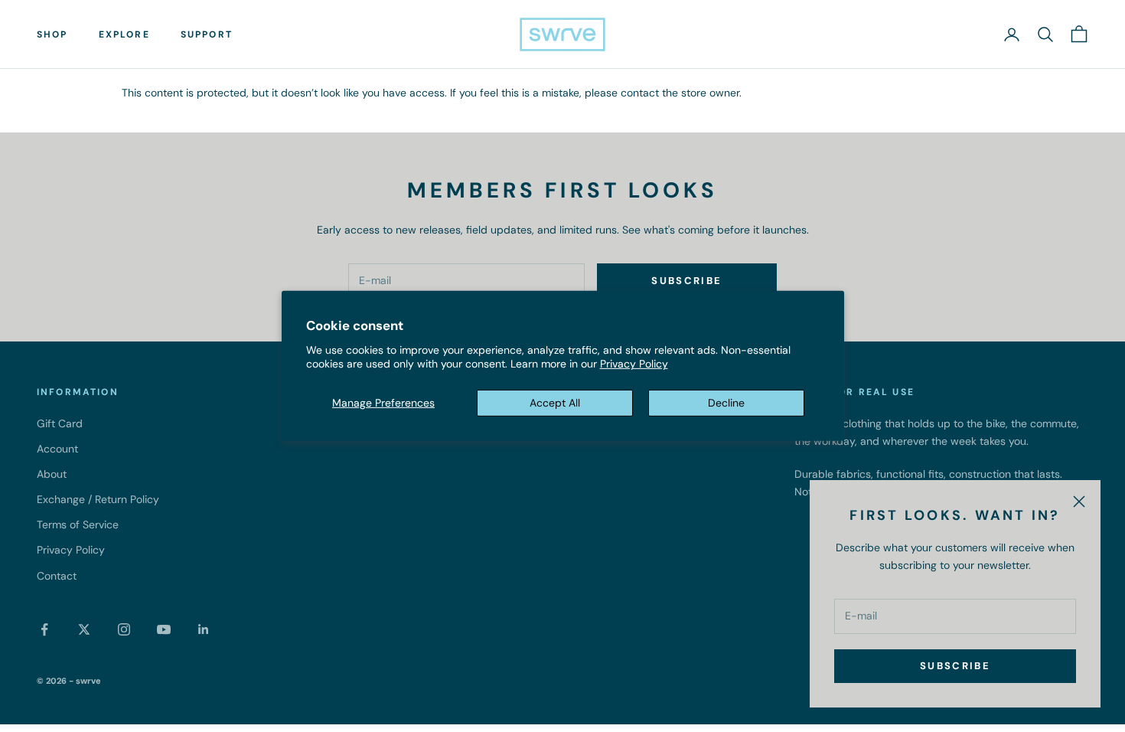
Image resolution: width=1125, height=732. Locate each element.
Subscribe (955, 665)
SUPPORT (207, 34)
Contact (57, 576)
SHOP (52, 34)
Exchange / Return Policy (98, 499)
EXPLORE (124, 34)
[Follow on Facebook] (44, 629)
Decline (726, 403)
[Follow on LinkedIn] (203, 629)
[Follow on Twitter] (84, 629)
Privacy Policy (634, 364)
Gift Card (60, 423)
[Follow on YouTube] (163, 629)
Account (57, 449)
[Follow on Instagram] (124, 629)
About (52, 474)
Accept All (555, 403)
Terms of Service (78, 524)
